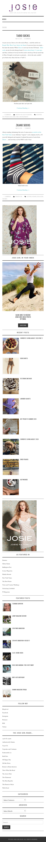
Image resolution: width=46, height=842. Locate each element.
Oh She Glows (6, 763)
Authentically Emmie (8, 742)
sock (10, 117)
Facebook (5, 713)
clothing (29, 196)
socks (14, 117)
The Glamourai (6, 777)
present (7, 117)
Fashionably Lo (6, 753)
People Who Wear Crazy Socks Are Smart (14, 45)
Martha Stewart (6, 574)
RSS (3, 723)
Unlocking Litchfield (8, 588)
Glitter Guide (6, 564)
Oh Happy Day (6, 760)
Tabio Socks (23, 36)
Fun (21, 114)
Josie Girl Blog (23, 7)
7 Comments (27, 128)
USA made (4, 199)
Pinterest (4, 720)
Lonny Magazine (7, 571)
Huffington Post (6, 567)
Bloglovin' (5, 709)
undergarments (23, 117)
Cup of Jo (5, 746)
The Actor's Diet (7, 774)
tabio (17, 117)
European (39, 114)
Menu (4, 19)
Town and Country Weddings (10, 585)
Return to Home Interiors (9, 767)
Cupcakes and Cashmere (9, 749)
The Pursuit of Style (8, 784)
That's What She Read (8, 770)
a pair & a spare (6, 738)
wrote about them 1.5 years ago (33, 50)
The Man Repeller (7, 781)
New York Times (7, 578)
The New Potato (7, 581)
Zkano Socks (23, 125)
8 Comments (27, 39)
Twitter (4, 727)
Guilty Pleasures (27, 114)
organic (34, 196)
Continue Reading (23, 108)
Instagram (5, 716)
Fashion (18, 114)
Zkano (20, 48)
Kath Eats (5, 756)
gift (3, 117)
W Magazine (6, 592)
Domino (4, 560)
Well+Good (5, 788)
